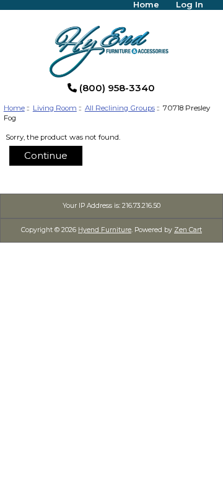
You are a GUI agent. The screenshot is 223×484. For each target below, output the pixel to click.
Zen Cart (188, 230)
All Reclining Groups (120, 108)
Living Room (55, 108)
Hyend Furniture (104, 230)
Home (14, 108)
